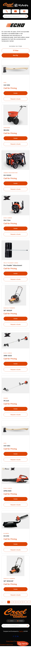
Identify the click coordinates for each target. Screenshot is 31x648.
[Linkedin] (18, 636)
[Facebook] (13, 636)
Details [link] (15, 93)
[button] (7, 11)
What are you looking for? (12, 16)
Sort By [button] (15, 55)
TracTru (21, 631)
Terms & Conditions (20, 641)
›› (29, 602)
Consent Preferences (6, 644)
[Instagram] (15, 636)
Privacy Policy (10, 641)
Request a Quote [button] (15, 99)
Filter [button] (16, 50)
